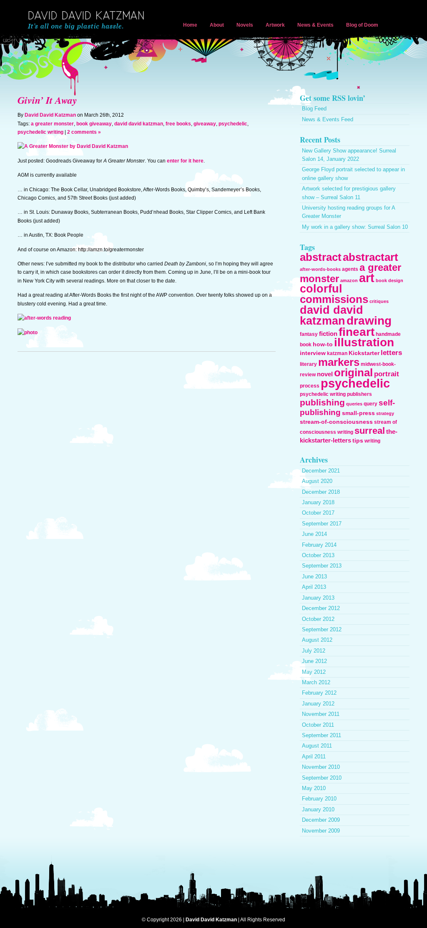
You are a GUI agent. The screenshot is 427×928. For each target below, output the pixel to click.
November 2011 (320, 714)
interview (313, 353)
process (309, 386)
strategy (385, 413)
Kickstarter (364, 353)
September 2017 (322, 523)
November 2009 (321, 831)
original (353, 372)
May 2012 (314, 672)
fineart (356, 331)
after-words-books (320, 269)
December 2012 (321, 608)
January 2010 (318, 809)
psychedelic (233, 124)
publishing (322, 402)
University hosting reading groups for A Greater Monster (348, 212)
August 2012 (317, 640)
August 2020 (317, 481)
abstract (321, 257)
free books (178, 124)
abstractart (370, 257)
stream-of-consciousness (336, 421)
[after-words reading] (44, 318)
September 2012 (322, 629)
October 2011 (318, 725)
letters (391, 353)
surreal (369, 431)
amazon (349, 280)
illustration (364, 342)
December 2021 (321, 471)
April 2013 (314, 587)
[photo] (28, 332)
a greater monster (52, 124)
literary (308, 364)
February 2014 (319, 545)
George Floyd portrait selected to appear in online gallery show (353, 173)
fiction (328, 333)
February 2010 (319, 798)
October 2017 (318, 513)
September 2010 (322, 778)
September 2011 (321, 735)
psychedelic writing (40, 132)
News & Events (315, 25)
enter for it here (185, 161)
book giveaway (94, 124)
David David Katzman (87, 20)
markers (338, 362)
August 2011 (317, 746)
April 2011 (314, 756)
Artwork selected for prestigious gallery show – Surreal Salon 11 (349, 192)
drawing (369, 320)
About (217, 25)
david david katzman (138, 124)
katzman (337, 353)
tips (357, 440)
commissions (334, 299)
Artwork (275, 25)
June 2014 (314, 534)
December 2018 (321, 492)
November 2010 (321, 767)
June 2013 (314, 576)
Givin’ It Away (47, 100)
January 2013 (318, 598)
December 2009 (321, 820)
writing (372, 441)
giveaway (204, 124)
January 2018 (318, 502)
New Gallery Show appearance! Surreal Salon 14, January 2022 (349, 155)
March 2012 (316, 682)
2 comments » (84, 132)
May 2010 (314, 788)
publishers (359, 394)
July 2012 (313, 651)
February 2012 (319, 693)
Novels (244, 25)
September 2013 (322, 566)
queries (354, 403)
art (366, 278)
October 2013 (318, 555)
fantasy (309, 334)
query (370, 404)
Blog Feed (314, 108)
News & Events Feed (327, 119)
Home (190, 25)
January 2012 (318, 703)
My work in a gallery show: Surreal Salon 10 (355, 227)
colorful (321, 288)
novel (325, 374)
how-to (323, 344)
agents (350, 269)
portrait (386, 374)
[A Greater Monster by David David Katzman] (73, 146)
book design (389, 280)
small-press (358, 413)
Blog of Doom (362, 25)
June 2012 (314, 661)
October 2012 (318, 619)
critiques (379, 301)
